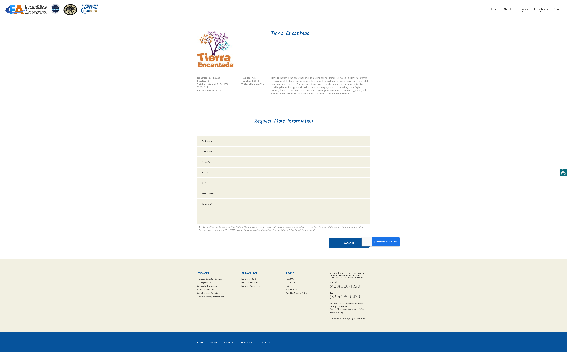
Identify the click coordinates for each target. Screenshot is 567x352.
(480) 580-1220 (345, 286)
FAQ (287, 286)
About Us (290, 279)
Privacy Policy (287, 230)
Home (493, 9)
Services (523, 9)
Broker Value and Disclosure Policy (347, 309)
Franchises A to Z (248, 279)
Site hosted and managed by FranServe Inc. (347, 318)
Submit (349, 242)
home (200, 342)
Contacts (264, 342)
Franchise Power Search (251, 286)
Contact (559, 9)
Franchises (541, 9)
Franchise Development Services (210, 296)
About (507, 9)
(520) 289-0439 (345, 296)
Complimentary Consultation (209, 293)
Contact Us (290, 282)
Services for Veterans (206, 289)
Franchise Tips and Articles (297, 293)
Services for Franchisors (207, 286)
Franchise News (292, 289)
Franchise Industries (249, 282)
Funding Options (204, 282)
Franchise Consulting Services (209, 279)
